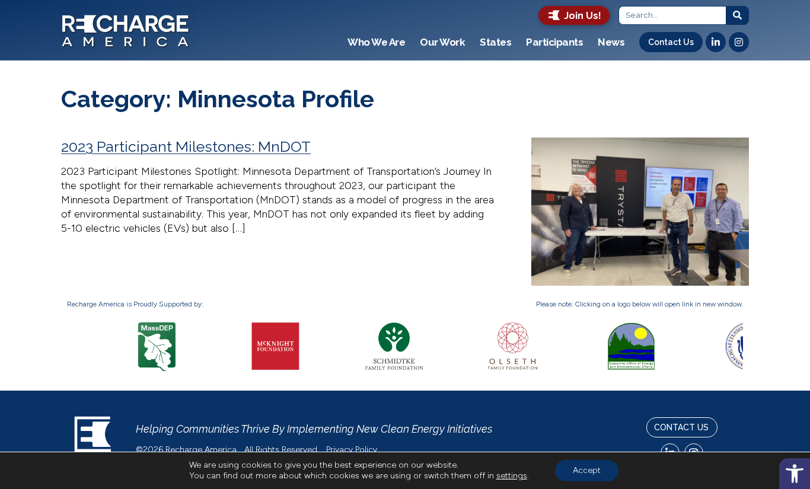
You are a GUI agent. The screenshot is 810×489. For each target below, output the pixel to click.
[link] (794, 473)
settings (511, 476)
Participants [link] (554, 42)
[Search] (737, 15)
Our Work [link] (442, 42)
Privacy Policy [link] (353, 450)
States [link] (495, 42)
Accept (587, 470)
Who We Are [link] (376, 42)
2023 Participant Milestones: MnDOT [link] (186, 146)
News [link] (611, 42)
